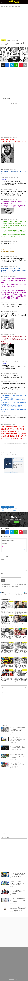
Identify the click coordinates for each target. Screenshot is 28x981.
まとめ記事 (3, 40)
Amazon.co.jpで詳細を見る (10, 472)
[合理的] (7, 356)
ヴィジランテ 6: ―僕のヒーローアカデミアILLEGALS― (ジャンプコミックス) (18, 460)
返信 (25, 549)
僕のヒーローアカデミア (6, 510)
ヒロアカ (9, 508)
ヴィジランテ (11, 506)
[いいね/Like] (3, 546)
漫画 (19, 510)
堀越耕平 (15, 510)
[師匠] (7, 164)
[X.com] (11, 522)
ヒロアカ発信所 (11, 979)
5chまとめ (4, 508)
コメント (4, 559)
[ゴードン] (7, 215)
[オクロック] (7, 329)
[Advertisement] (14, 23)
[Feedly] (16, 522)
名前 (2, 573)
